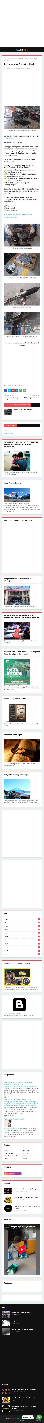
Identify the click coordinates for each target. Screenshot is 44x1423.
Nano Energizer (9, 1153)
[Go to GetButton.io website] (39, 1421)
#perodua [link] (7, 214)
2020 (22, 940)
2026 (22, 919)
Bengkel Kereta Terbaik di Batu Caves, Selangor (27, 1207)
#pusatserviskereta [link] (10, 217)
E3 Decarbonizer (28, 1156)
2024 (22, 926)
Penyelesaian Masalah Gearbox (14, 1119)
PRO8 (5, 1158)
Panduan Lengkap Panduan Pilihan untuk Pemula (20, 1086)
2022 (22, 933)
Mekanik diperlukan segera (13, 1128)
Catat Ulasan (8, 433)
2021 (22, 937)
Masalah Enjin (9, 68)
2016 (22, 954)
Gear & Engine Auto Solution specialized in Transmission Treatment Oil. (18, 1083)
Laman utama (8, 58)
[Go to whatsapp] (39, 1417)
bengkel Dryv (8, 138)
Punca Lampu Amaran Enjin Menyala (26, 1189)
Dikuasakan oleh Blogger (12, 1013)
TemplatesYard (20, 1418)
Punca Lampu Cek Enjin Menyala (22, 1329)
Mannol (6, 1151)
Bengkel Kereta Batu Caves (20, 1312)
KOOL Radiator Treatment (12, 1156)
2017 (22, 951)
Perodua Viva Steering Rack (21, 58)
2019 (22, 944)
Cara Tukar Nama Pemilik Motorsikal (26, 1197)
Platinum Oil (26, 1151)
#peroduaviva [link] (16, 214)
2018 (22, 947)
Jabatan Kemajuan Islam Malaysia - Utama (18, 1100)
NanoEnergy (26, 1153)
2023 (22, 930)
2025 (22, 923)
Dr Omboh (26, 1158)
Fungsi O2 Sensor (17, 1321)
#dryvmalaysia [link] (27, 214)
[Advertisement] (22, 23)
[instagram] (12, 1173)
